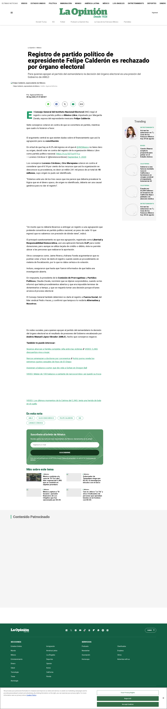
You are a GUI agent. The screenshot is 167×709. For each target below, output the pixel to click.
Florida (48, 676)
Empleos (120, 651)
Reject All (127, 698)
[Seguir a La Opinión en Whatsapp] (98, 630)
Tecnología (15, 672)
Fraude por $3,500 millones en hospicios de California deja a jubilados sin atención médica (147, 194)
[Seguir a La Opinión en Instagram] (75, 630)
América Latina (92, 3)
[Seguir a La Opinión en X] (71, 630)
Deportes (151, 3)
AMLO (31, 418)
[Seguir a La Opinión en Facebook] (66, 630)
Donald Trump (41, 22)
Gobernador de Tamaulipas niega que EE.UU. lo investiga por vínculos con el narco (92, 479)
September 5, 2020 (77, 157)
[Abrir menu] (11, 12)
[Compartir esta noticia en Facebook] (56, 104)
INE (80, 418)
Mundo (78, 3)
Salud (13, 668)
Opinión (49, 663)
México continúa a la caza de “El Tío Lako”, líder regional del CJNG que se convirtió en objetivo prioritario (52, 480)
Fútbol (62, 22)
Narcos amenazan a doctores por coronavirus (48, 358)
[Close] (163, 698)
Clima (119, 655)
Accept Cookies (127, 704)
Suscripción (86, 655)
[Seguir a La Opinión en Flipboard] (94, 630)
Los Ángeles (119, 3)
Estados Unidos (38, 3)
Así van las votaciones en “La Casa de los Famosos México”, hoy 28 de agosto (147, 211)
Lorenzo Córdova (36, 423)
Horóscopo (86, 659)
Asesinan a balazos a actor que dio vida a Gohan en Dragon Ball (56, 368)
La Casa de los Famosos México (106, 22)
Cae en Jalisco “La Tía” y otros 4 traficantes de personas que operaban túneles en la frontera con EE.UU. (93, 496)
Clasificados (121, 646)
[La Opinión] (83, 13)
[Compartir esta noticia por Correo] (73, 104)
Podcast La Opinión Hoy (80, 22)
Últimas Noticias (10, 3)
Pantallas (127, 22)
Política (53, 3)
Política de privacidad (68, 458)
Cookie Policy (31, 695)
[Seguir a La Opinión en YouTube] (80, 630)
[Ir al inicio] (20, 630)
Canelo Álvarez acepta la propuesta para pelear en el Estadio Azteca (146, 153)
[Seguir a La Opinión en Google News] (89, 630)
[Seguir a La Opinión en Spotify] (103, 630)
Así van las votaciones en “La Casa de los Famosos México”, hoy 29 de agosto (147, 135)
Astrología (14, 681)
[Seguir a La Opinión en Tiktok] (84, 630)
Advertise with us (123, 659)
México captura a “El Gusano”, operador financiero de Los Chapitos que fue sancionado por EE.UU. (52, 496)
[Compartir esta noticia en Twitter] (64, 104)
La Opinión (31, 48)
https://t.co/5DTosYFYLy (68, 153)
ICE (53, 22)
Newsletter (86, 651)
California (144, 164)
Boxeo (142, 145)
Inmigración (66, 3)
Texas (13, 676)
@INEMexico (83, 147)
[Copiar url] (81, 104)
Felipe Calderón (66, 418)
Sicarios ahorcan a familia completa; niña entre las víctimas (54, 349)
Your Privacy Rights (128, 692)
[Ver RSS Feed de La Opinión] (107, 630)
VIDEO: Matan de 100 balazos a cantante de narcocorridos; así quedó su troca (63, 374)
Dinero (13, 663)
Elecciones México (46, 418)
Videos (24, 3)
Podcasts (85, 646)
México (106, 3)
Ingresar (155, 12)
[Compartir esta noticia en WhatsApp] (48, 104)
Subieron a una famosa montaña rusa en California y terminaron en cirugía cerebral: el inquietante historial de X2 (147, 174)
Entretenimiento (136, 3)
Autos (48, 668)
